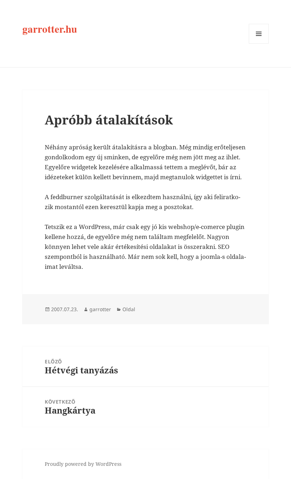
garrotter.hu (49, 28)
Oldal (128, 309)
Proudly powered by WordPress (83, 464)
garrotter (100, 309)
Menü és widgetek (259, 43)
